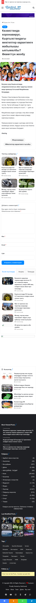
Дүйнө (5, 467)
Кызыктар (6, 476)
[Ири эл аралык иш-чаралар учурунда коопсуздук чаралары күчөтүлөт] (26, 161)
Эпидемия (24, 559)
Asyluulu (30, 583)
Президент (14, 556)
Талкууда (31, 272)
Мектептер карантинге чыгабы (18, 144)
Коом (12, 22)
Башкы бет (6, 22)
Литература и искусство (10, 480)
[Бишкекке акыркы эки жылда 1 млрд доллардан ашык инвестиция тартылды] (29, 533)
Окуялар (5, 489)
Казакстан (29, 549)
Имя (3, 236)
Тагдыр (5, 501)
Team (16, 589)
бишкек (5, 563)
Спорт (5, 498)
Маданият (6, 483)
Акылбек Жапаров (17, 546)
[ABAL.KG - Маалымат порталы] (13, 8)
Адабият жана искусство (11, 458)
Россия (22, 556)
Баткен (27, 546)
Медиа (5, 486)
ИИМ (21, 549)
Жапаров (5, 549)
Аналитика (6, 461)
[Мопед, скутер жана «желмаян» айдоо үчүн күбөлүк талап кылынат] (9, 183)
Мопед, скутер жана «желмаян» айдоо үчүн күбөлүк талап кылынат (23, 317)
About (12, 589)
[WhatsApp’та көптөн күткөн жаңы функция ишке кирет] (7, 396)
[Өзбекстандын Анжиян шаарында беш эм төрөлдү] (7, 388)
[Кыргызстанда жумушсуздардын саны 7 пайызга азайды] (18, 533)
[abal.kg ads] (18, 15)
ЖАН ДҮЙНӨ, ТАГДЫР (10, 470)
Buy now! (27, 589)
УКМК (16, 559)
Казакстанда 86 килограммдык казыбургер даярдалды (23, 404)
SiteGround (23, 586)
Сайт (3, 253)
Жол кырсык (14, 549)
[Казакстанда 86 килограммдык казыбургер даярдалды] (7, 404)
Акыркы (21, 272)
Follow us (5, 569)
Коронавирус (18, 140)
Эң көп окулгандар (8, 272)
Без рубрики (7, 464)
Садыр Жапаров (7, 559)
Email (4, 245)
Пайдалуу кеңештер (9, 492)
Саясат (5, 495)
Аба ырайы (6, 546)
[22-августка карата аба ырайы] (26, 183)
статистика (13, 563)
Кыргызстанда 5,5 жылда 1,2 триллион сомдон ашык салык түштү (24, 296)
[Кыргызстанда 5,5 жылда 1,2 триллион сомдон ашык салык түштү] (9, 161)
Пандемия (5, 556)
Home (7, 589)
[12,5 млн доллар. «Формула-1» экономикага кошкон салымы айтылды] (7, 533)
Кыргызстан (29, 553)
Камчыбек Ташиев (8, 553)
